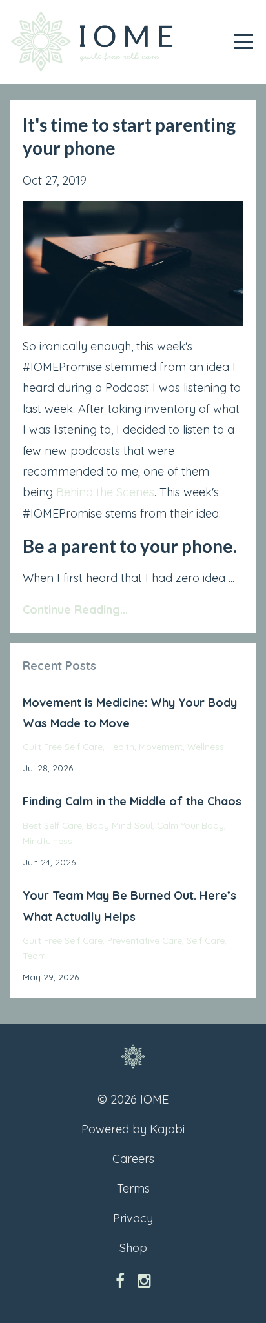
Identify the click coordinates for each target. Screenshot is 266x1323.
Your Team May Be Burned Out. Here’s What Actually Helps (129, 906)
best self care (52, 825)
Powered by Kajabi (133, 1129)
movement (161, 746)
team (34, 955)
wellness (205, 746)
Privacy (133, 1218)
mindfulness (47, 840)
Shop (133, 1247)
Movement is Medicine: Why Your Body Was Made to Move (130, 713)
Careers (133, 1158)
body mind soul (119, 825)
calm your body (190, 825)
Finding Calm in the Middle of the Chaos (132, 801)
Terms (133, 1188)
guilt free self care (63, 746)
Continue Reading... (75, 609)
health (120, 746)
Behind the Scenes (105, 492)
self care (206, 939)
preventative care (144, 939)
